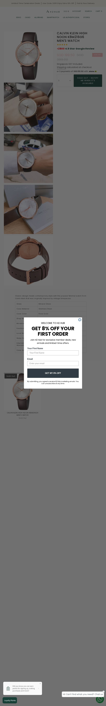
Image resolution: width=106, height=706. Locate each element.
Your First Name (35, 348)
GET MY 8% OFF (53, 373)
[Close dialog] (79, 319)
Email (30, 359)
